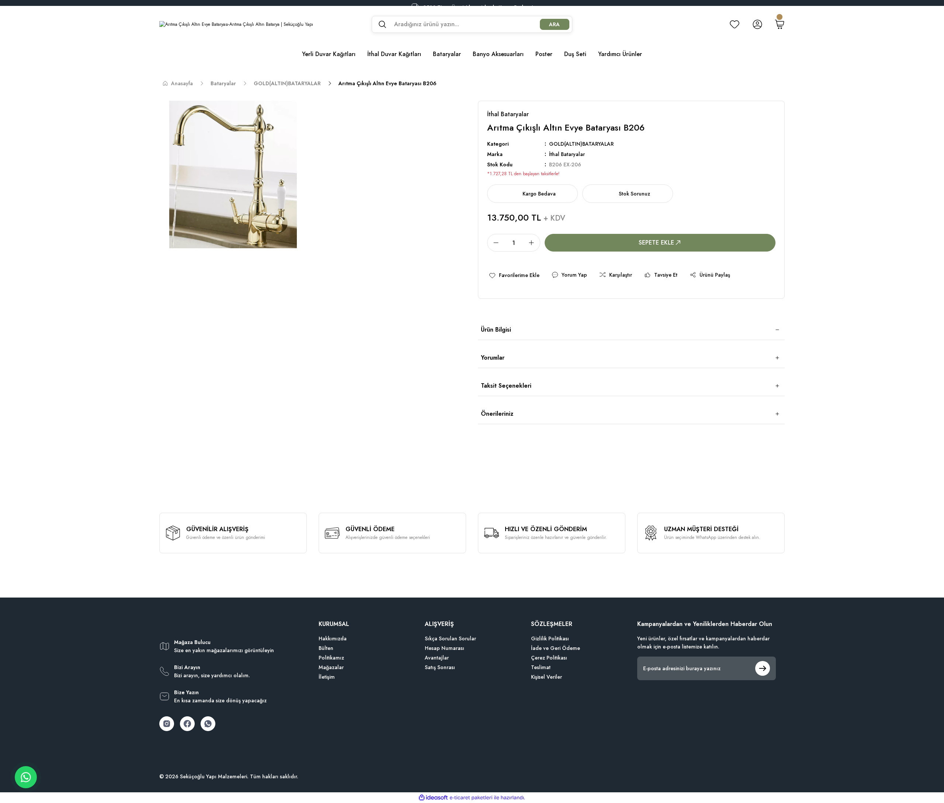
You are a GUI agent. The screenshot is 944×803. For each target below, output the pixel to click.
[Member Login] (757, 24)
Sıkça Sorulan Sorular (450, 638)
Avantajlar (437, 657)
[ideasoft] (433, 797)
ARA (554, 24)
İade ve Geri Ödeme (555, 648)
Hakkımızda (333, 638)
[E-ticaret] (471, 798)
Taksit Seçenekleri (506, 385)
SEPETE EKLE (656, 242)
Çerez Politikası (549, 657)
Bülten (326, 648)
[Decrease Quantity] (493, 243)
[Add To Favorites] (514, 275)
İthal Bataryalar (567, 154)
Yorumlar (492, 357)
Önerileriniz (497, 413)
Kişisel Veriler (546, 677)
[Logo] (236, 24)
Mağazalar (331, 667)
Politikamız (331, 657)
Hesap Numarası (444, 648)
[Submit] (762, 668)
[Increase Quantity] (533, 243)
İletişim (327, 677)
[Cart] (779, 24)
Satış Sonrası (440, 667)
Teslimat (541, 667)
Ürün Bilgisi (496, 329)
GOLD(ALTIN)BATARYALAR (581, 144)
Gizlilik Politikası (550, 638)
